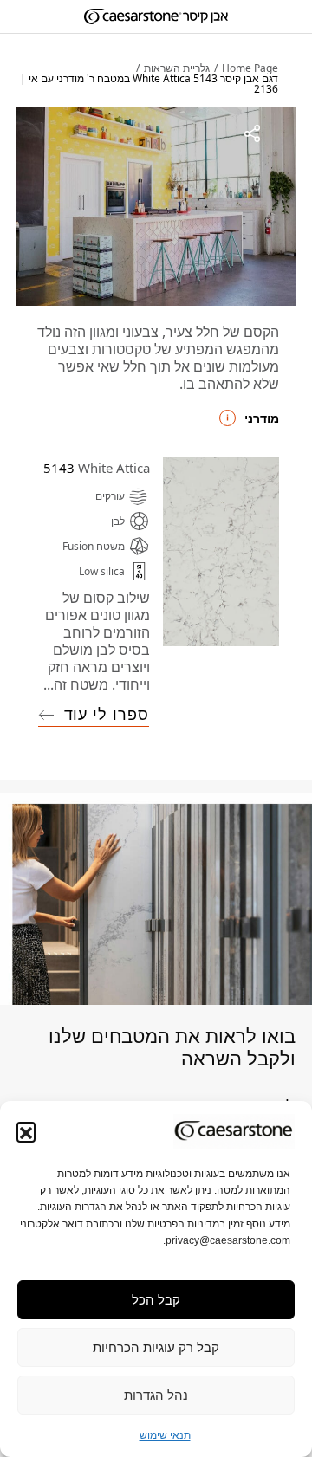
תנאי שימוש (165, 1435)
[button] (26, 1131)
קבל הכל (156, 1299)
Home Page (250, 68)
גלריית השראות (177, 68)
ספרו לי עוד (106, 713)
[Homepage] (156, 16)
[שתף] (252, 133)
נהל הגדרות (156, 1395)
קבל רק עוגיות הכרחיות (156, 1347)
